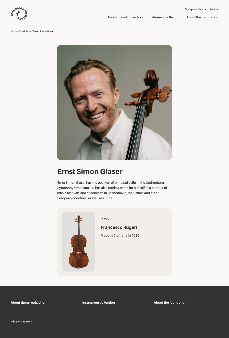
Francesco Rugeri (119, 227)
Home (14, 31)
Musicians (25, 31)
